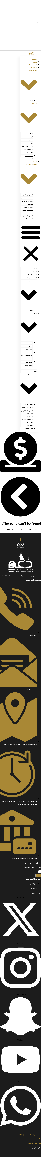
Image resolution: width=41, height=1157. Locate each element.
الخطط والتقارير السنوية (27, 146)
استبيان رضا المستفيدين (27, 198)
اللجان (31, 143)
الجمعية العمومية (28, 150)
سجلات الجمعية (29, 156)
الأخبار (31, 101)
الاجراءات (31, 159)
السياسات (30, 134)
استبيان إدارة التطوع (28, 195)
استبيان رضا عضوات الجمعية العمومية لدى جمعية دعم (27, 210)
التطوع (35, 162)
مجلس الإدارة (29, 140)
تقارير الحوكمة (29, 153)
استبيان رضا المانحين (28, 216)
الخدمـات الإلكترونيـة (32, 68)
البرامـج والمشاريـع (32, 65)
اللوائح (31, 137)
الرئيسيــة (34, 59)
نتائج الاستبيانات (29, 219)
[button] (30, 243)
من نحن (35, 62)
